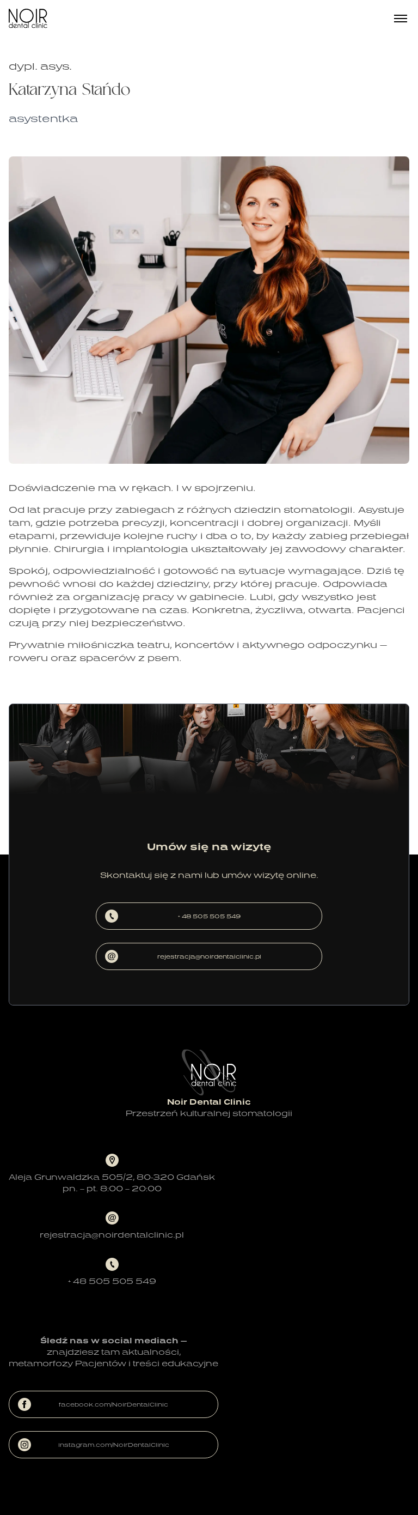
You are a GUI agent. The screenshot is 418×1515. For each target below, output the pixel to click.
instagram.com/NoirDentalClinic (113, 1444)
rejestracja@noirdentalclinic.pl (209, 956)
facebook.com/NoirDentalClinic (113, 1404)
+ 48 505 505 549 (209, 916)
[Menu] (400, 18)
